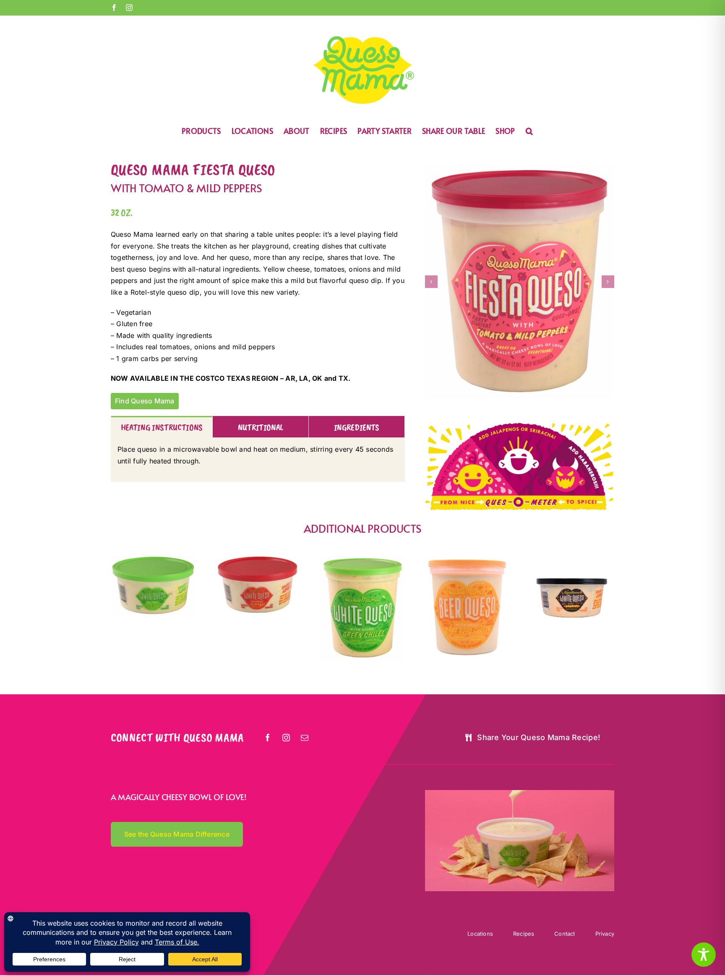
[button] (529, 130)
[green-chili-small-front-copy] (153, 559)
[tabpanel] (258, 459)
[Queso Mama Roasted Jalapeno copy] (258, 559)
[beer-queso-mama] (467, 559)
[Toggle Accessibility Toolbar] (704, 955)
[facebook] (268, 737)
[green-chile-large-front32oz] (362, 559)
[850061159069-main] (571, 559)
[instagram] (286, 737)
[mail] (305, 737)
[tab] (161, 426)
